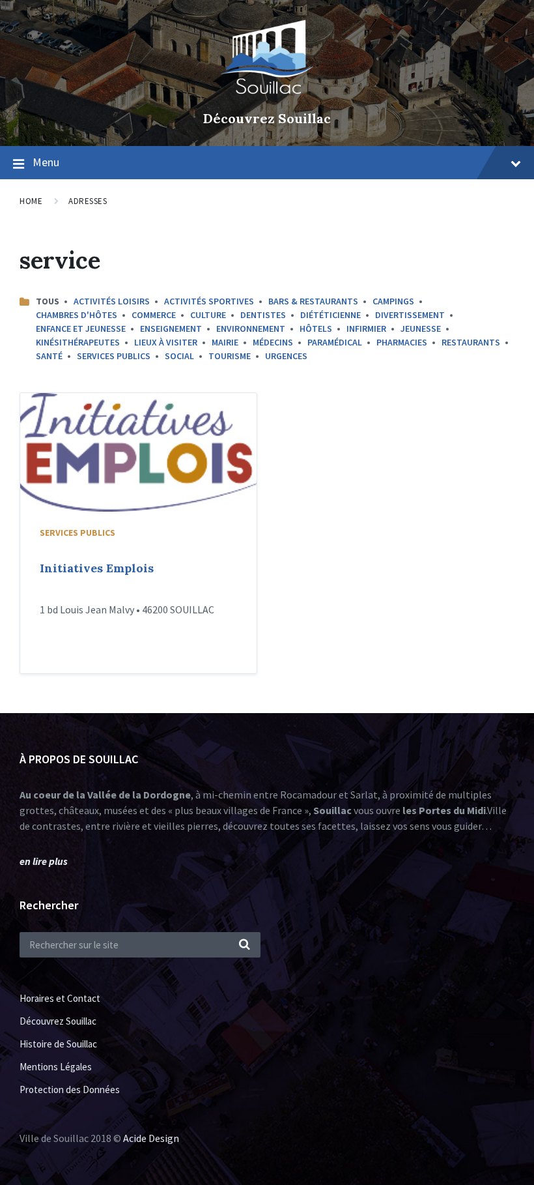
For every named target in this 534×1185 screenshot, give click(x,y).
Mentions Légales (56, 1067)
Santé (49, 356)
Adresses (87, 201)
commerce (154, 315)
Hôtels (316, 328)
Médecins (273, 342)
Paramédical (334, 342)
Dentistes (263, 315)
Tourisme (229, 356)
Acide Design (151, 1138)
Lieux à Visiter (165, 342)
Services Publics (113, 356)
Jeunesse (420, 328)
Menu (46, 161)
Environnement (250, 328)
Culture (208, 315)
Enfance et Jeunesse (81, 328)
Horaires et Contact (60, 998)
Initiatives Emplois (97, 568)
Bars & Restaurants (313, 301)
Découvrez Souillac (267, 118)
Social (179, 356)
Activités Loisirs (112, 301)
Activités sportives (209, 301)
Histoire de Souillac (58, 1044)
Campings (393, 301)
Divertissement (410, 315)
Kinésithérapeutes (78, 342)
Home (31, 201)
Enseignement (171, 328)
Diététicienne (330, 315)
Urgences (286, 356)
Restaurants (471, 342)
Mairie (225, 342)
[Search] (244, 945)
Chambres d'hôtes (76, 315)
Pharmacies (401, 342)
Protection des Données (70, 1089)
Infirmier (366, 328)
